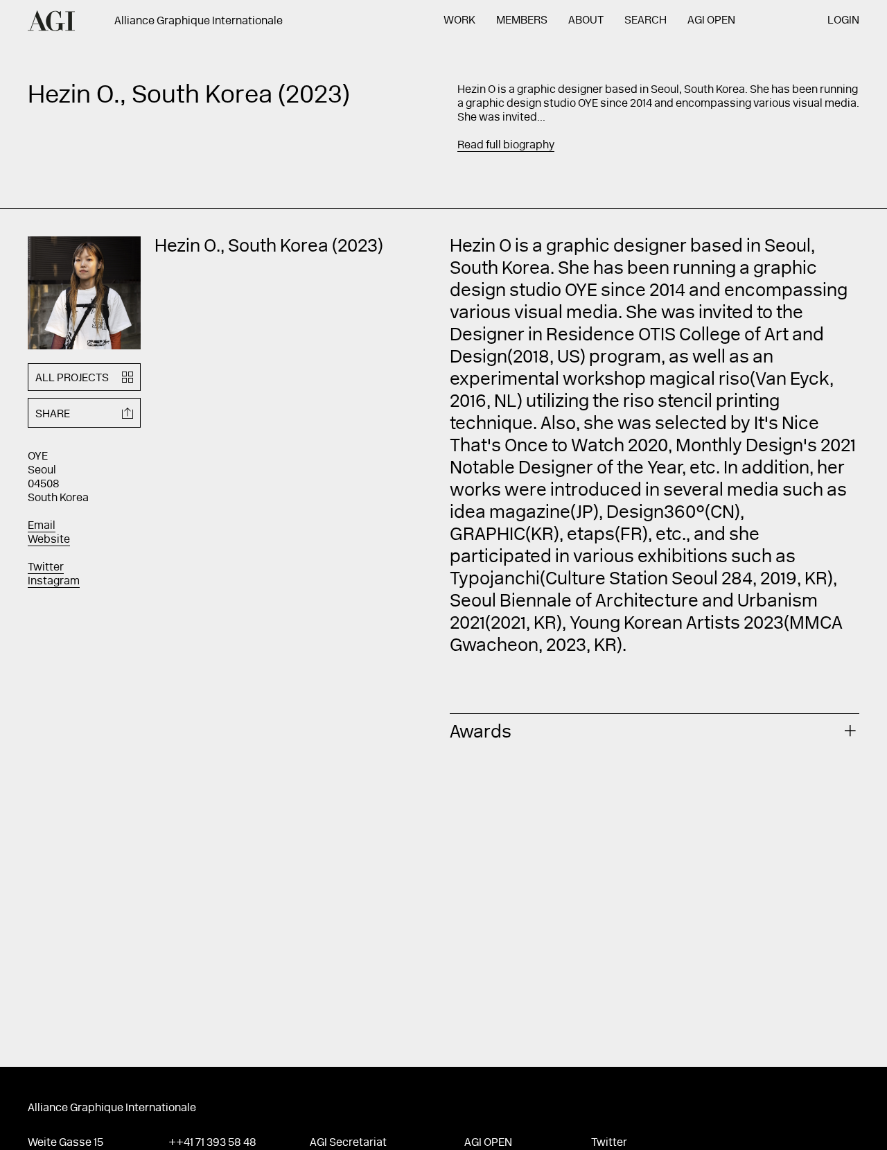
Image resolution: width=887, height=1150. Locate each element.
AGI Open (711, 20)
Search (645, 20)
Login (843, 20)
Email (41, 526)
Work (459, 20)
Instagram (54, 581)
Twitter (46, 567)
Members (521, 20)
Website (49, 540)
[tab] (654, 731)
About (586, 20)
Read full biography (505, 145)
